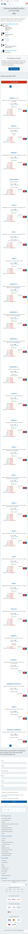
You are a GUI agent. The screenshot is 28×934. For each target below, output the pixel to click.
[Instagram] (19, 810)
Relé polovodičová (8, 47)
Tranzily (6, 35)
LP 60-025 (16, 478)
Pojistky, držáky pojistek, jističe (11, 24)
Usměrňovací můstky (8, 34)
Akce (3, 864)
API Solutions (4, 860)
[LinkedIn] (12, 810)
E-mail (2, 780)
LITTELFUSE (16, 104)
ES (18, 891)
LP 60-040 (16, 506)
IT (14, 891)
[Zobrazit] (26, 111)
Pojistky (6, 25)
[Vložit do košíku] (24, 111)
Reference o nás (4, 825)
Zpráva (2, 785)
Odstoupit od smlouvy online (7, 853)
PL (10, 891)
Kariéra (3, 833)
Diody (6, 32)
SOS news (3, 873)
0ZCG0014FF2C (17, 287)
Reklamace (4, 846)
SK (6, 889)
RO (6, 891)
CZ (10, 889)
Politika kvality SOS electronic (7, 829)
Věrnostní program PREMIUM (7, 849)
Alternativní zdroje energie (10, 50)
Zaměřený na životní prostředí (7, 831)
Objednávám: (20, 108)
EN (18, 889)
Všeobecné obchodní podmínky (7, 842)
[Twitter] (16, 810)
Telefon (2, 775)
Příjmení (2, 765)
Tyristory (7, 38)
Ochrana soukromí (5, 851)
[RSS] (23, 810)
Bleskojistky (7, 29)
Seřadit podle (15, 82)
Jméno (2, 760)
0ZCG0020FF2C (17, 315)
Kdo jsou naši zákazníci (6, 820)
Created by (19, 930)
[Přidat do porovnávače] (18, 98)
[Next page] (17, 87)
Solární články (7, 52)
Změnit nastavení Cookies (6, 855)
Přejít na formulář (14, 69)
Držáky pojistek (8, 27)
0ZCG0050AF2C (17, 342)
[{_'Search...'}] (9, 4)
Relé (6, 44)
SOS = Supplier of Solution (6, 818)
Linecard (3, 840)
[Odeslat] (26, 884)
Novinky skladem (5, 862)
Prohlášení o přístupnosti (6, 875)
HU (14, 889)
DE (22, 889)
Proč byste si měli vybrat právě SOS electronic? (10, 824)
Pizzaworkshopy (4, 870)
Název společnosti (4, 770)
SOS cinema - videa (5, 868)
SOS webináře (4, 871)
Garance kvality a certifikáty (6, 827)
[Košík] (26, 4)
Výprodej (3, 866)
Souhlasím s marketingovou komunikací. (10, 798)
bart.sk (23, 930)
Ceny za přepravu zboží (6, 844)
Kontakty (3, 822)
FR (22, 891)
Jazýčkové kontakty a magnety (10, 46)
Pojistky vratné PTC (8, 28)
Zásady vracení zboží (5, 847)
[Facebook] (4, 810)
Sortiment (3, 838)
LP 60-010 (16, 450)
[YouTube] (8, 810)
